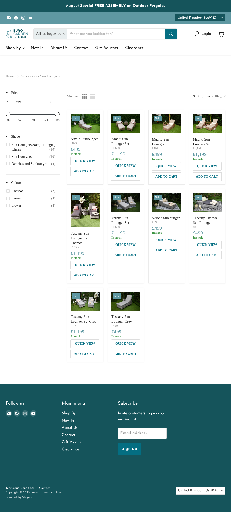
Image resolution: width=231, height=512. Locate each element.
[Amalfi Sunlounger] (85, 123)
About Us (58, 48)
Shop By (14, 48)
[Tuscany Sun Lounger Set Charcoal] (85, 210)
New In (37, 48)
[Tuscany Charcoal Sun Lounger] (207, 202)
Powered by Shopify (19, 497)
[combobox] (209, 96)
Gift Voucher (106, 48)
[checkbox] (32, 147)
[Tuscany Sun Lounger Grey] (126, 301)
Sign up (129, 449)
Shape (15, 136)
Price (14, 93)
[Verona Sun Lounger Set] (126, 202)
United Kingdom (197, 17)
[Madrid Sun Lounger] (166, 123)
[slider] (8, 114)
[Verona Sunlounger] (166, 202)
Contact (81, 48)
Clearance (134, 48)
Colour (15, 183)
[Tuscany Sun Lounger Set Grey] (85, 301)
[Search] (171, 34)
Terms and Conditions (20, 488)
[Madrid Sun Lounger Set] (207, 123)
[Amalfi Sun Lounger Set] (126, 123)
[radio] (84, 96)
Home (10, 76)
